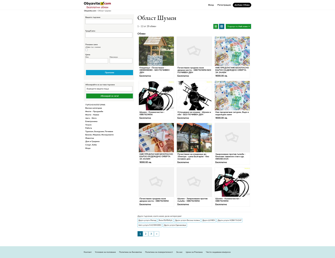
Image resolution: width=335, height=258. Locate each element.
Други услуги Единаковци (175, 225)
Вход (211, 5)
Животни (89, 138)
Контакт (88, 252)
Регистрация (224, 5)
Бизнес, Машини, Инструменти (99, 135)
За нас (179, 252)
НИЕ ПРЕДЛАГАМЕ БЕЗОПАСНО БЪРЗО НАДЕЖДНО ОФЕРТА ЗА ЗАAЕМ (232, 70)
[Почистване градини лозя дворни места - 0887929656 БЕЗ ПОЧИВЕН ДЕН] (194, 51)
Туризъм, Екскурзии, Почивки (99, 131)
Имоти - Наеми (92, 115)
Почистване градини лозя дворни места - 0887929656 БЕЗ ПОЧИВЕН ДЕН (194, 70)
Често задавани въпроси (218, 252)
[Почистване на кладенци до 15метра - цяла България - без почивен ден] (194, 137)
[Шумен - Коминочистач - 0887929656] (156, 95)
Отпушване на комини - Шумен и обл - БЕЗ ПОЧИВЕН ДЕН (194, 113)
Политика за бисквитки (130, 252)
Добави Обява (242, 5)
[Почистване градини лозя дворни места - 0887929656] (156, 182)
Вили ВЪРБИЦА (165, 220)
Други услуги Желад (147, 220)
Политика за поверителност (159, 252)
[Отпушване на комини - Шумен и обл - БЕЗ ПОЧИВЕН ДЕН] (194, 95)
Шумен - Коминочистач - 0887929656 (152, 113)
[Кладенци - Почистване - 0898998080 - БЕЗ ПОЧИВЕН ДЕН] (156, 51)
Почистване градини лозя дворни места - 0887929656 (154, 199)
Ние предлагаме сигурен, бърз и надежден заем (232, 113)
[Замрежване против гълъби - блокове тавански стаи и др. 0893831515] (232, 137)
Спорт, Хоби (91, 145)
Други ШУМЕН (208, 220)
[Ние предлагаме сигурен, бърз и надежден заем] (232, 95)
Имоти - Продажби (94, 111)
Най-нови (243, 26)
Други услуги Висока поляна (187, 220)
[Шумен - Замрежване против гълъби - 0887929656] (194, 182)
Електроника (91, 121)
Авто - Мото (91, 118)
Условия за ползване (105, 252)
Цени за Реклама (194, 252)
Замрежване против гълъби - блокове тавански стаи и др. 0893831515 (230, 156)
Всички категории (93, 108)
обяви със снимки (93, 47)
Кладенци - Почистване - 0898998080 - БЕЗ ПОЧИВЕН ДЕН (154, 70)
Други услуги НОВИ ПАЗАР (229, 220)
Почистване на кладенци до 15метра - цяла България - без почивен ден (193, 156)
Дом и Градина (92, 141)
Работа (88, 128)
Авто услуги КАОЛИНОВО (149, 225)
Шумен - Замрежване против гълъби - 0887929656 (192, 199)
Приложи (109, 72)
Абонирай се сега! (109, 96)
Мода (87, 148)
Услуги (88, 125)
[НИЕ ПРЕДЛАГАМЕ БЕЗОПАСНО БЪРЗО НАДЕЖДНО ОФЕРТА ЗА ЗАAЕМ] (232, 51)
